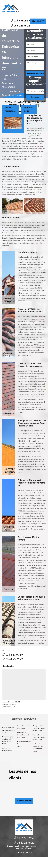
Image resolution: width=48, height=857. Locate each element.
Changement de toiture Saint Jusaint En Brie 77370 (38, 728)
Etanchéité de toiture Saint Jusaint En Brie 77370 (24, 744)
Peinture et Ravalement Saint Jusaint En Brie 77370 (38, 747)
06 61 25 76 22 (22, 25)
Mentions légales (24, 848)
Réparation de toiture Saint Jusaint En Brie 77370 (23, 735)
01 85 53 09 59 (22, 20)
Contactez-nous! (29, 109)
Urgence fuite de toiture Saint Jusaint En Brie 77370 (38, 737)
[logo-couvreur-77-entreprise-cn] (11, 8)
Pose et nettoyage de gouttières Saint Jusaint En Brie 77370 (8, 740)
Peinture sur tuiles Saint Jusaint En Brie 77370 (8, 730)
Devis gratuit (38, 21)
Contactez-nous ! (24, 853)
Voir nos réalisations (10, 109)
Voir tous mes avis (24, 801)
